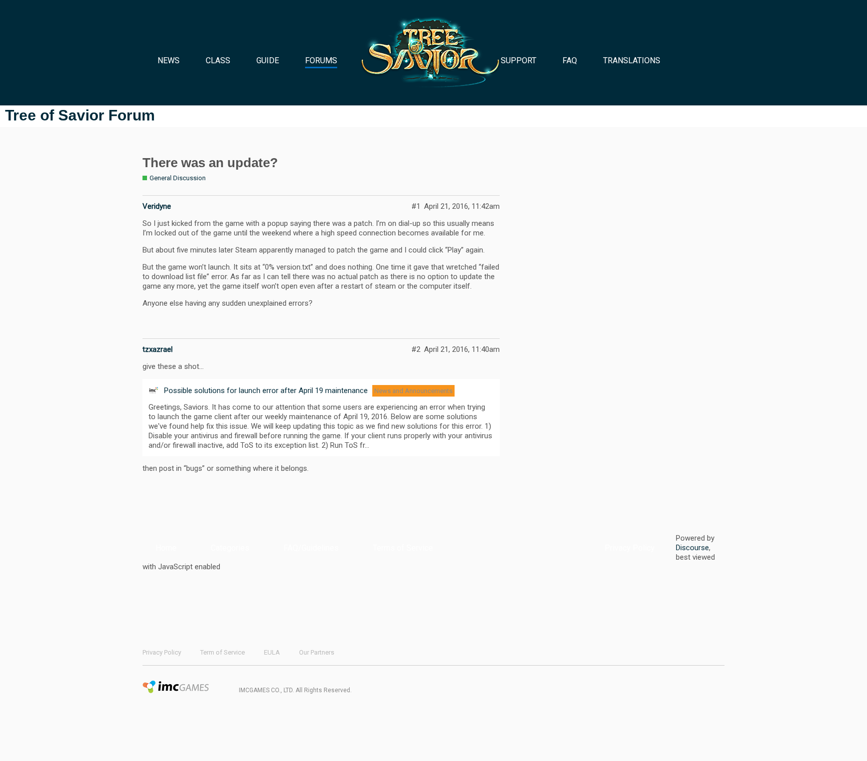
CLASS (218, 60)
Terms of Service (403, 548)
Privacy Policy (630, 548)
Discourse (692, 547)
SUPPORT (518, 60)
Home (166, 548)
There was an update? (210, 162)
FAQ (569, 60)
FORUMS (321, 60)
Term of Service (222, 652)
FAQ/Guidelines (311, 548)
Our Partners (316, 652)
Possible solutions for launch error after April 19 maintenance (266, 390)
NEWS (169, 60)
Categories (230, 548)
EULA (272, 652)
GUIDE (267, 60)
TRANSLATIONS (631, 60)
